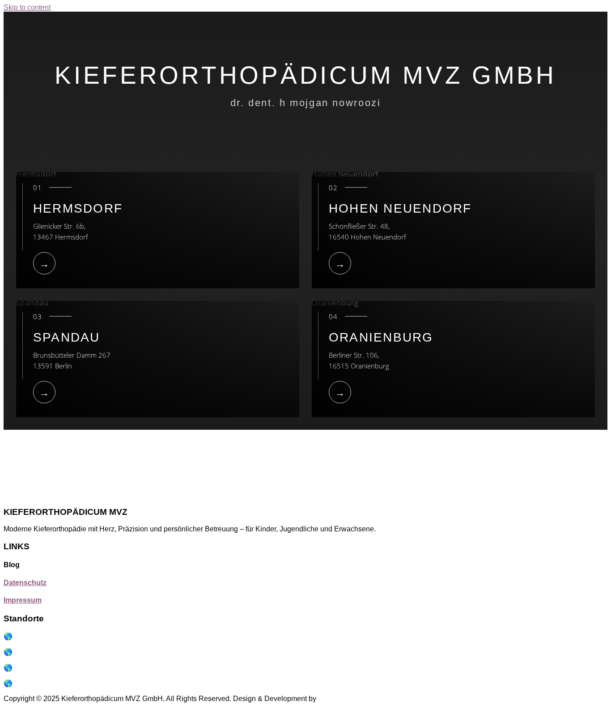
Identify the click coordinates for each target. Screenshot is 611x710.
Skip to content (27, 7)
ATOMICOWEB (342, 698)
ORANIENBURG (41, 683)
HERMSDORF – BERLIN (55, 652)
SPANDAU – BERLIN (48, 668)
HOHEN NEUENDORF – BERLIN (69, 636)
